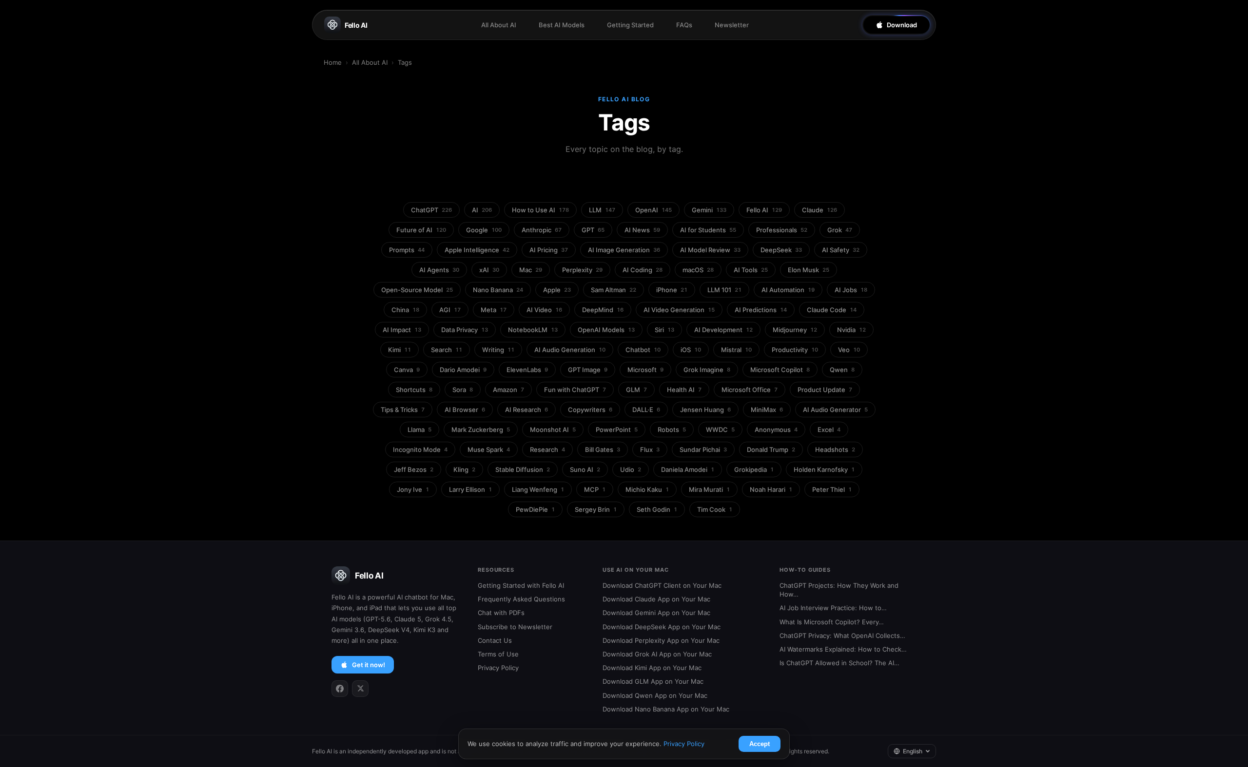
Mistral (736, 350)
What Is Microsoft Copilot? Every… (832, 622)
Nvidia (851, 330)
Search (446, 350)
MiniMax (767, 409)
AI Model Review (710, 250)
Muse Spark (489, 449)
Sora (462, 389)
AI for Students (708, 230)
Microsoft (645, 370)
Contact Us (495, 640)
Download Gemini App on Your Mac (656, 613)
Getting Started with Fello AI (521, 585)
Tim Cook (714, 509)
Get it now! (368, 665)
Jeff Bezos (413, 469)
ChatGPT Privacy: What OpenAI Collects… (842, 635)
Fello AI (356, 25)
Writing (498, 350)
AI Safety (840, 250)
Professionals (781, 230)
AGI (450, 310)
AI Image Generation (624, 250)
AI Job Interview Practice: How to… (833, 608)
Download (902, 25)
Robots (672, 429)
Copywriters (590, 409)
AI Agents (439, 270)
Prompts (407, 250)
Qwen (842, 370)
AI (482, 210)
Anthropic (542, 230)
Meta (494, 310)
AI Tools (751, 270)
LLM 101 (724, 290)
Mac (530, 270)
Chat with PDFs (501, 613)
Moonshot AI (553, 429)
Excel (829, 429)
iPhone (671, 290)
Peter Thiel (832, 489)
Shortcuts (414, 389)
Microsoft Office (750, 389)
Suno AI (585, 469)
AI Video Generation (679, 310)
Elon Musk (808, 270)
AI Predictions (761, 310)
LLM (602, 210)
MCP (594, 489)
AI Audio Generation (569, 350)
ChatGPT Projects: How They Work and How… (839, 589)
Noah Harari (771, 489)
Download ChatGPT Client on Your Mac (662, 585)
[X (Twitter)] (360, 688)
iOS (691, 350)
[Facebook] (340, 688)
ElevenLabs (527, 370)
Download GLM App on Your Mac (653, 681)
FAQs (684, 25)
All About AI (498, 25)
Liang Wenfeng (538, 489)
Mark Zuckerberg (480, 429)
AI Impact (402, 330)
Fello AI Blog (624, 99)
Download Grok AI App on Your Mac (657, 654)
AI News (642, 230)
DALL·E (646, 409)
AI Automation (788, 290)
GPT (593, 230)
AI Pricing (548, 250)
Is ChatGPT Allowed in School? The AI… (839, 663)
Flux (650, 449)
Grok (839, 230)
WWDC (720, 429)
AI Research (526, 409)
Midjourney (795, 330)
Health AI (684, 389)
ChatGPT (431, 210)
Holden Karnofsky (824, 469)
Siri (664, 330)
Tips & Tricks (403, 409)
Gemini (709, 210)
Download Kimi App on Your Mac (652, 668)
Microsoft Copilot (780, 370)
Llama (419, 429)
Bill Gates (602, 449)
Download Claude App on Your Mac (656, 599)
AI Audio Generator (835, 409)
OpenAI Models (606, 330)
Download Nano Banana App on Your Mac (666, 709)
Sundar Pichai (703, 449)
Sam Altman (613, 290)
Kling (464, 469)
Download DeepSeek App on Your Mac (662, 627)
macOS (698, 270)
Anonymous (776, 429)
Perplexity (582, 270)
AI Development (723, 330)
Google (484, 230)
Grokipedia (754, 469)
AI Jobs (851, 290)
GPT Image (587, 370)
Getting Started (630, 25)
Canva (407, 370)
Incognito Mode (420, 449)
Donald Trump (771, 449)
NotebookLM (533, 330)
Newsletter (732, 25)
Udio (630, 469)
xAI (489, 270)
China (405, 310)
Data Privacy (464, 330)
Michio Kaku (647, 489)
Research (547, 449)
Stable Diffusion (522, 469)
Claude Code (832, 310)
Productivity (795, 350)
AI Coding (643, 270)
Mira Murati (709, 489)
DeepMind (603, 310)
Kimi (399, 350)
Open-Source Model (417, 290)
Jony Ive (413, 489)
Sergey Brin (596, 509)
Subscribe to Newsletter (515, 627)
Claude (819, 210)
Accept (759, 744)
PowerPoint (617, 429)
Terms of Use (498, 654)
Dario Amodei (463, 370)
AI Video (544, 310)
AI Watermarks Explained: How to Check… (843, 649)
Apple (557, 290)
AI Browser (465, 409)
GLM (636, 389)
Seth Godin (657, 509)
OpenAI (653, 210)
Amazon (508, 389)
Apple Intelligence (477, 250)
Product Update (825, 389)
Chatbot (643, 350)
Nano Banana (498, 290)
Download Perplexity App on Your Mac (661, 640)
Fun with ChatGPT (575, 389)
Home (333, 62)
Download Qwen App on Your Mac (655, 695)
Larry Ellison (470, 489)
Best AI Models (562, 25)
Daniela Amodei (687, 469)
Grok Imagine (706, 370)
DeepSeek (781, 250)
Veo (849, 350)
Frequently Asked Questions (521, 599)
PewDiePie (535, 509)
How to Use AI (540, 210)
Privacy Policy (498, 668)
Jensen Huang (705, 409)
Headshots (835, 449)
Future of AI (421, 230)
